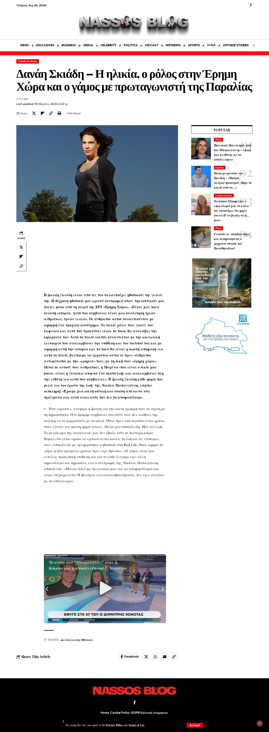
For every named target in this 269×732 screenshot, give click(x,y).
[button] (195, 725)
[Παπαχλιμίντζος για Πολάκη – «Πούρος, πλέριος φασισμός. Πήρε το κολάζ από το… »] (201, 176)
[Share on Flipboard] (42, 113)
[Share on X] (34, 113)
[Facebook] (251, 5)
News (218, 139)
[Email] (164, 657)
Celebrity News (27, 61)
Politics (219, 167)
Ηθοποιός (87, 640)
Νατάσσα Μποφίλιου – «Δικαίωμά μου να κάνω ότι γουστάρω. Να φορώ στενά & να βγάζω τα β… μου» (231, 210)
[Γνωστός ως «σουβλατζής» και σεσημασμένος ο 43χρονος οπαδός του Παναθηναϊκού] (201, 237)
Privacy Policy (114, 725)
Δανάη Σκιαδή (70, 640)
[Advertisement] (35, 21)
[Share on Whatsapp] (155, 657)
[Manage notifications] (260, 723)
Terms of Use (136, 725)
